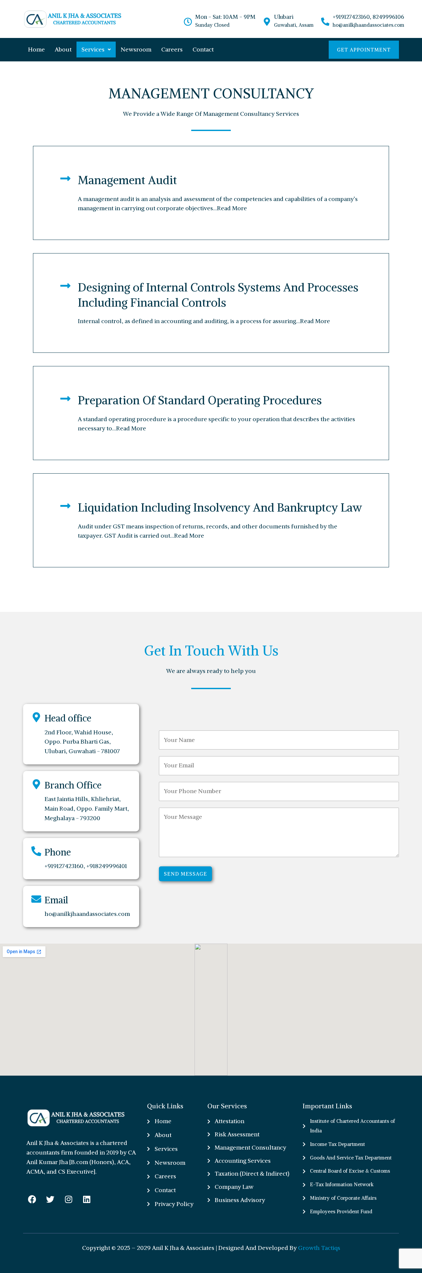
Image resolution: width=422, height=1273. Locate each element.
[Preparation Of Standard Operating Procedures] (65, 398)
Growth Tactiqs (319, 1248)
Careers (172, 49)
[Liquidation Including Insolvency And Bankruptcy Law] (65, 506)
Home (36, 49)
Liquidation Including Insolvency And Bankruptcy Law (220, 507)
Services (93, 49)
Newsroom (136, 49)
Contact (203, 49)
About (63, 49)
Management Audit (127, 180)
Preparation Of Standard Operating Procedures (200, 400)
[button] (96, 49)
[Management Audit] (65, 178)
